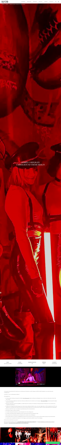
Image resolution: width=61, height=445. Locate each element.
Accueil (3, 4)
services (29, 1)
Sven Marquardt (26, 398)
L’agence (23, 1)
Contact (51, 1)
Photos (40, 1)
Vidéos (45, 1)
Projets (35, 1)
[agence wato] (4, 1)
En (55, 1)
